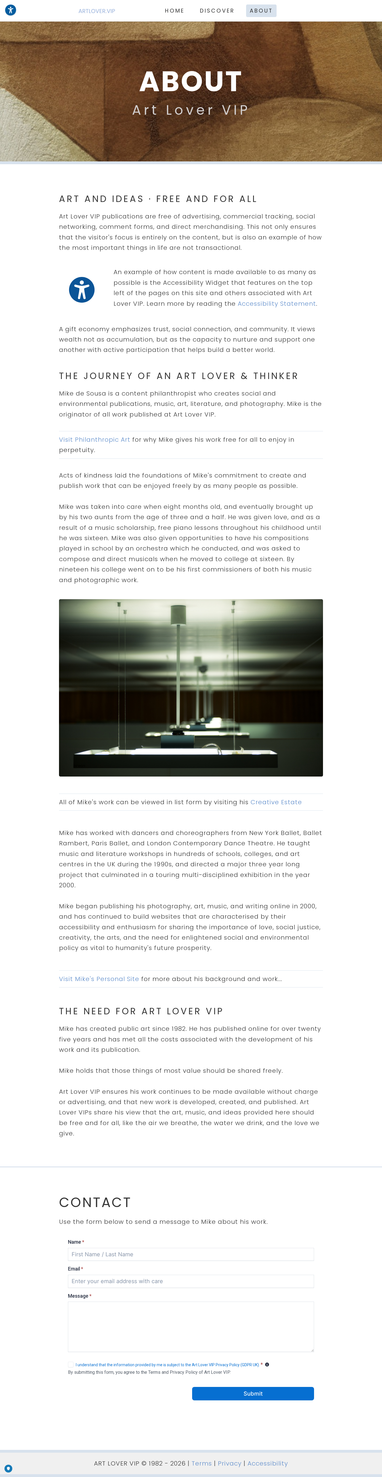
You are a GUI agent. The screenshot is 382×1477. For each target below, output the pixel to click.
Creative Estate (276, 802)
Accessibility (267, 1463)
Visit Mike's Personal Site (99, 979)
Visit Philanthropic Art (94, 439)
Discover (217, 11)
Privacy (230, 1463)
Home (175, 11)
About (261, 11)
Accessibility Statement (277, 303)
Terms (202, 1463)
